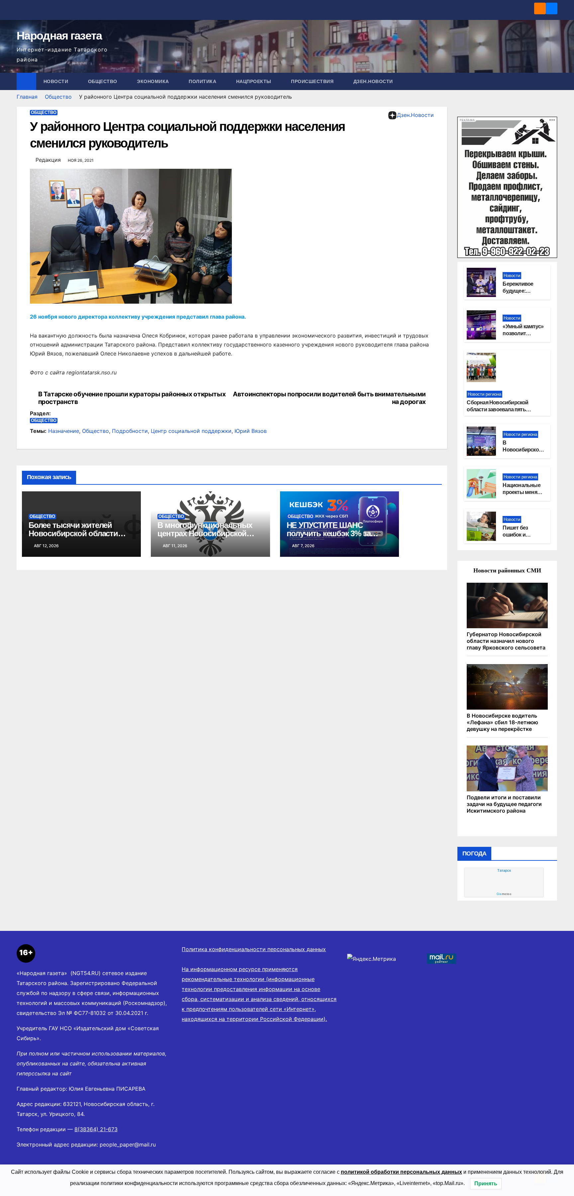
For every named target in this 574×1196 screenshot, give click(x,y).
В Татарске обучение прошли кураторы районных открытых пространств (132, 398)
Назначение (63, 431)
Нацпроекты (254, 81)
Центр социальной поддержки (191, 431)
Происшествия (313, 81)
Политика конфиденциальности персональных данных (254, 949)
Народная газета (59, 35)
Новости (57, 81)
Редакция (48, 159)
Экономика (153, 81)
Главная (27, 96)
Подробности (130, 431)
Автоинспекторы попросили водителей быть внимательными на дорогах (329, 398)
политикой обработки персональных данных (401, 1172)
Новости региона (484, 394)
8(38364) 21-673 (96, 1129)
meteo (504, 894)
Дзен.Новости (373, 81)
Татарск (504, 870)
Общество (103, 81)
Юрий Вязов (251, 431)
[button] (553, 81)
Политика (203, 81)
